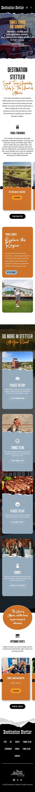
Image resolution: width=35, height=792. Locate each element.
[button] (27, 7)
